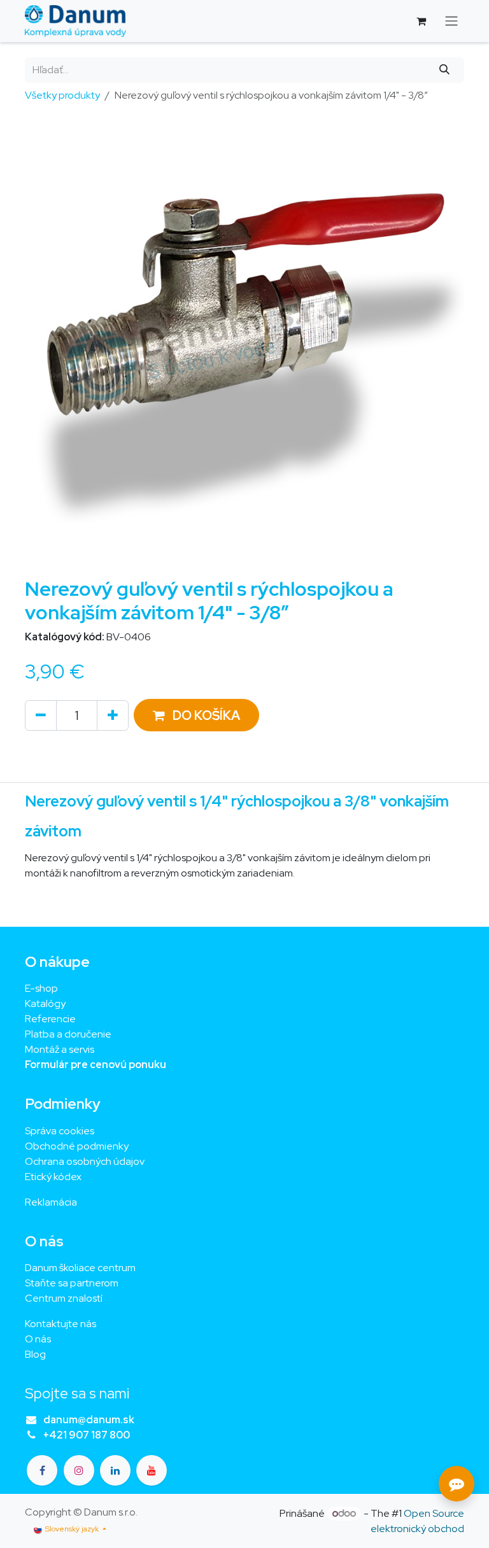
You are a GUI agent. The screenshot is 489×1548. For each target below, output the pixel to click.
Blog (35, 1354)
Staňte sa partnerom (71, 1283)
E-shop (41, 988)
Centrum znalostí (64, 1298)
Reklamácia (51, 1202)
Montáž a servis (59, 1049)
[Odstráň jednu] (41, 715)
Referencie (50, 1018)
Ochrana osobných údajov (85, 1161)
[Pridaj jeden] (113, 715)
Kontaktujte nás (60, 1323)
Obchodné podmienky (77, 1146)
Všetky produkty (62, 95)
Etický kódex (54, 1176)
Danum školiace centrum (80, 1267)
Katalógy (45, 1003)
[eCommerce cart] (421, 21)
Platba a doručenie (68, 1034)
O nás (38, 1339)
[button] (196, 715)
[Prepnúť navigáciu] (451, 21)
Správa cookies (59, 1130)
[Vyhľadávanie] (444, 70)
